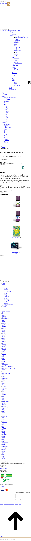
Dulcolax (3, 350)
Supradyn (3, 441)
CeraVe (3, 336)
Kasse (15, 89)
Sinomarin (3, 436)
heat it (3, 371)
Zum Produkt (16, 209)
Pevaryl (3, 413)
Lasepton (3, 383)
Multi (3, 393)
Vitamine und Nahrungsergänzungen (8, 304)
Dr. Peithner (3, 347)
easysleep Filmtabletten (15, 252)
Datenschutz (5, 504)
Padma (3, 409)
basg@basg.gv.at (2, 486)
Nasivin (3, 396)
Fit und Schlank (6, 289)
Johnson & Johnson (4, 377)
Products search (3, 29)
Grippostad (3, 367)
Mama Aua (3, 389)
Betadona (3, 327)
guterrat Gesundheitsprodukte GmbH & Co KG (8, 368)
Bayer (3, 325)
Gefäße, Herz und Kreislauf (7, 291)
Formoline (3, 359)
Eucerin (3, 355)
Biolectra (3, 331)
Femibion (3, 357)
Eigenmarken (3, 283)
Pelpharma (3, 412)
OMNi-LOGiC (4, 405)
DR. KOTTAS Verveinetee (15, 237)
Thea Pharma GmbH (5, 446)
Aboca (3, 312)
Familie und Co (6, 288)
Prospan (3, 419)
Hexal (3, 374)
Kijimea (3, 379)
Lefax (3, 384)
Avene (3, 322)
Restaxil (3, 424)
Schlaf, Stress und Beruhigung (7, 168)
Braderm (3, 332)
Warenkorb (10, 88)
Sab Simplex (4, 428)
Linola (3, 385)
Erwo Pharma (4, 353)
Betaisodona (4, 328)
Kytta (3, 381)
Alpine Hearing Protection (5, 318)
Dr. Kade (3, 346)
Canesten (3, 335)
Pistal (3, 417)
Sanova (3, 432)
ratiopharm (3, 420)
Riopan (3, 426)
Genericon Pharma (5, 364)
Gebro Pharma (4, 363)
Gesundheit (3, 285)
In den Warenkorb (3, 164)
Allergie (5, 286)
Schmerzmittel (5, 301)
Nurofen (3, 400)
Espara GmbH (4, 354)
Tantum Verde (4, 443)
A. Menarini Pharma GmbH (6, 311)
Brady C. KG (4, 333)
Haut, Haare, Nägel (6, 292)
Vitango (3, 454)
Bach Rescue (4, 323)
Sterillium (3, 439)
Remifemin (3, 423)
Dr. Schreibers (4, 349)
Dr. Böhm (3, 343)
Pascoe (3, 411)
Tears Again (3, 445)
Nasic (3, 395)
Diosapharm (4, 341)
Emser (3, 352)
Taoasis (3, 444)
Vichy (3, 453)
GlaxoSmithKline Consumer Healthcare (7, 366)
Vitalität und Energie (6, 303)
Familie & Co (3, 284)
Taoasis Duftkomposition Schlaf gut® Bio (15, 222)
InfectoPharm (4, 375)
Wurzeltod (3, 458)
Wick (20, 168)
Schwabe (3, 433)
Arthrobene (3, 321)
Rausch (3, 421)
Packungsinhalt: (2, 162)
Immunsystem (5, 294)
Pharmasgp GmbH (4, 415)
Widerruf (20, 504)
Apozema (3, 320)
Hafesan (3, 369)
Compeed (3, 337)
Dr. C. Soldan (4, 344)
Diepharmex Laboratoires (5, 340)
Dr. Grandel (4, 345)
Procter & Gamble (4, 418)
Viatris (3, 452)
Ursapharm (4, 449)
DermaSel (3, 339)
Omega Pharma (4, 404)
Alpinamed (4, 317)
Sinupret (3, 437)
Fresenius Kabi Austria (5, 360)
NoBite (3, 398)
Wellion (3, 457)
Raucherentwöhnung (6, 299)
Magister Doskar (4, 388)
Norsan (3, 399)
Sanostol (3, 431)
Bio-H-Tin (3, 329)
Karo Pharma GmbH (5, 378)
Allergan (3, 315)
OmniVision (4, 406)
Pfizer (3, 414)
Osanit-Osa (3, 408)
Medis (3, 391)
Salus (3, 429)
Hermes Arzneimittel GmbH (6, 373)
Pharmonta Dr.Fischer (5, 416)
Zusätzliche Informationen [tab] (5, 170)
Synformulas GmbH (5, 442)
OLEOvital (3, 403)
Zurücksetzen (17, 162)
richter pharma (4, 425)
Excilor (3, 356)
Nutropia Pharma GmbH (5, 401)
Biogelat (3, 330)
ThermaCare (4, 447)
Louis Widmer (4, 386)
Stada (3, 438)
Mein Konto (10, 87)
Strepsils (3, 440)
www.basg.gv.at (2, 485)
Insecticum (3, 376)
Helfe (3, 372)
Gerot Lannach (4, 365)
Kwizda (3, 380)
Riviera (3, 427)
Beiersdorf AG (4, 326)
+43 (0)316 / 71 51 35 (3, 3)
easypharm (3, 351)
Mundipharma (4, 394)
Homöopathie (5, 293)
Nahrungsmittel (5, 298)
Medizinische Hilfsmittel (5, 305)
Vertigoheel (3, 451)
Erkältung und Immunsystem (7, 287)
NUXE (3, 402)
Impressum (1, 504)
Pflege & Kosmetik (4, 306)
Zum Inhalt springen (2, 0)
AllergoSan (4, 316)
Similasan (3, 435)
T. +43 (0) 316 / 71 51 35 (3, 468)
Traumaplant (4, 448)
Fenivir (3, 358)
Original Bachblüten (5, 407)
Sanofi (3, 430)
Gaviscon (3, 362)
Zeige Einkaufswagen (11, 89)
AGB (8, 504)
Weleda (3, 456)
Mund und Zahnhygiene (7, 295)
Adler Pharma (4, 313)
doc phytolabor (4, 342)
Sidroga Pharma (4, 434)
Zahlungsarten (16, 504)
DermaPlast (3, 338)
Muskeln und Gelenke (6, 296)
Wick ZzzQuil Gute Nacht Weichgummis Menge (6, 163)
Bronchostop (4, 334)
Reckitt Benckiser (4, 422)
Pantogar (3, 410)
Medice (3, 390)
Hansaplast (3, 370)
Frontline (3, 361)
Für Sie (4, 290)
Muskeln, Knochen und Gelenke (8, 297)
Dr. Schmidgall (4, 348)
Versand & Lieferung (11, 504)
